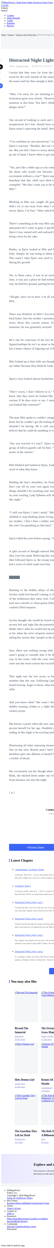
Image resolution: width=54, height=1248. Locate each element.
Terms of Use (13, 1198)
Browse (10, 26)
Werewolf (20, 1203)
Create (10, 20)
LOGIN (4, 5)
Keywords (39, 1219)
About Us (11, 1208)
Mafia (27, 1203)
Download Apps (27, 1219)
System (33, 1203)
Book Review (21, 1221)
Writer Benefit (13, 18)
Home (3, 35)
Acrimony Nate (22, 66)
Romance (11, 1203)
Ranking (11, 23)
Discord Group (14, 1226)
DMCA (10, 1213)
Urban (46, 1203)
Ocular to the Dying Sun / (26, 35)
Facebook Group (28, 1226)
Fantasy (11, 35)
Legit (18, 1208)
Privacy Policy (26, 1198)
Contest (10, 15)
